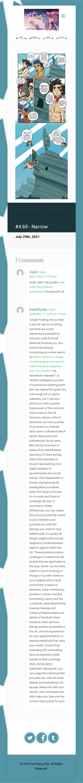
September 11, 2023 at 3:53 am (47, 314)
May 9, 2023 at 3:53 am (43, 276)
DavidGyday (38, 309)
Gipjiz (33, 272)
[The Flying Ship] (41, 19)
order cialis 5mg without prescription (47, 287)
